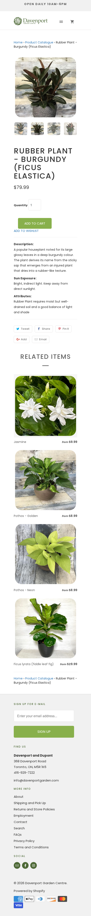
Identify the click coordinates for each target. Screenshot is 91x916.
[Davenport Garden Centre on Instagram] (33, 865)
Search (19, 828)
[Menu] (61, 21)
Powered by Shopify (29, 891)
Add (24, 339)
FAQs (18, 834)
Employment (24, 815)
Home (18, 42)
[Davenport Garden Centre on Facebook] (25, 865)
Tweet (25, 329)
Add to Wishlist (26, 231)
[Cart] (72, 21)
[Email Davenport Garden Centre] (17, 865)
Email (43, 339)
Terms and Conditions (31, 847)
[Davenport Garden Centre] (31, 21)
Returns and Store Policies (34, 809)
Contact (20, 822)
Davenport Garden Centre (46, 883)
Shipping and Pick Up (30, 803)
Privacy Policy (24, 841)
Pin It (66, 329)
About (18, 796)
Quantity (21, 205)
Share (46, 329)
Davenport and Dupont (33, 755)
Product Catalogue (39, 42)
